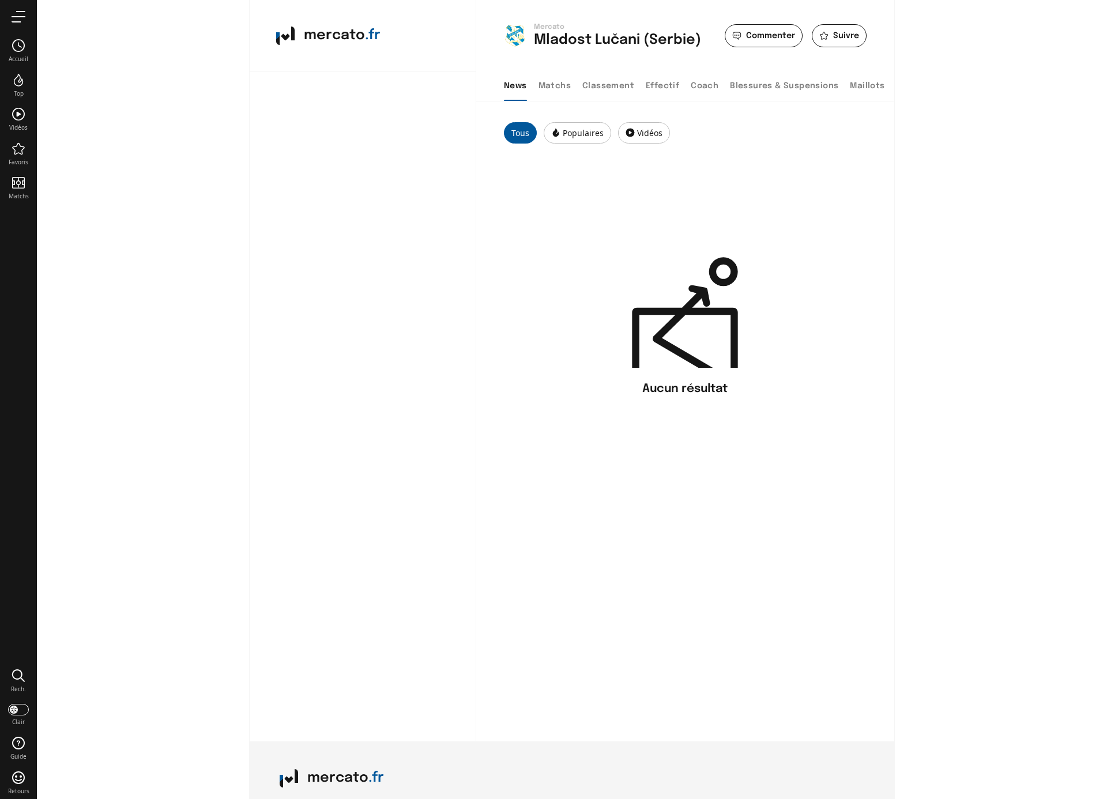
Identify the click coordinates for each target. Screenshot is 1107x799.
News (515, 86)
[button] (18, 680)
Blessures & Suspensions (784, 86)
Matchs (555, 86)
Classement (608, 86)
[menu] (18, 16)
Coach (704, 86)
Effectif (662, 86)
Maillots (867, 86)
